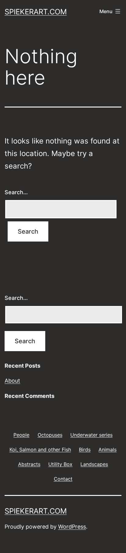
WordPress (72, 526)
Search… (16, 192)
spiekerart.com (36, 11)
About (12, 380)
